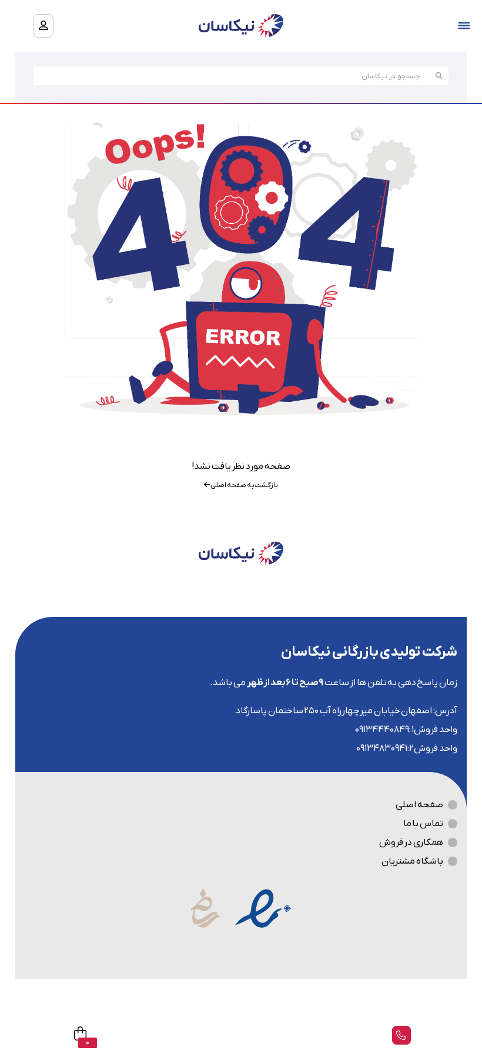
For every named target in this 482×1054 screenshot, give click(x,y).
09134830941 (381, 748)
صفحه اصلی (419, 805)
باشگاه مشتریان (412, 861)
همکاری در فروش (411, 842)
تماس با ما (423, 824)
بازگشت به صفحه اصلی (244, 485)
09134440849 (382, 730)
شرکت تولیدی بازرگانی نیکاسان (369, 652)
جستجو (439, 75)
